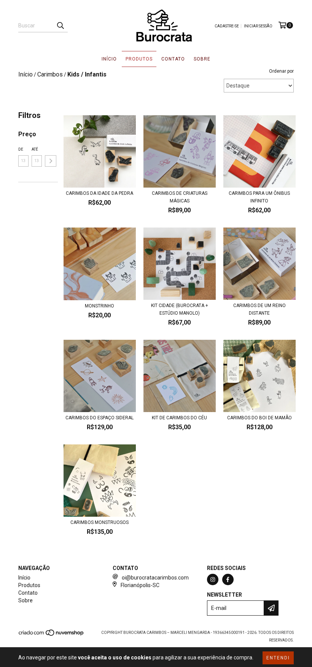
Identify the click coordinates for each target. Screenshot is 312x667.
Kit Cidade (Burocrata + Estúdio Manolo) (179, 309)
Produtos (139, 59)
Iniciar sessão (258, 26)
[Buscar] (60, 25)
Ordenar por (281, 71)
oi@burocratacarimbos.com (155, 578)
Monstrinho (99, 306)
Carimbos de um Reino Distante (259, 309)
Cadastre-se (227, 26)
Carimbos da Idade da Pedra (99, 193)
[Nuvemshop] (51, 635)
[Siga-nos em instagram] (212, 579)
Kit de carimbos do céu (179, 417)
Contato (173, 59)
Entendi (278, 658)
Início (109, 59)
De (20, 149)
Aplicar (50, 161)
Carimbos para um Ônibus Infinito (259, 197)
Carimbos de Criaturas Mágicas (179, 197)
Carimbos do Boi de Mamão (259, 417)
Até (35, 149)
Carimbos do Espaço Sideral (99, 417)
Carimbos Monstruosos (99, 522)
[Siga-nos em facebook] (228, 579)
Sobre (202, 59)
